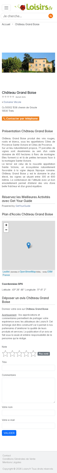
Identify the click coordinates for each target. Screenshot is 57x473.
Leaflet (6, 271)
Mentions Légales (12, 462)
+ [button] (6, 225)
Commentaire (9, 375)
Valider (9, 433)
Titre (4, 362)
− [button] (6, 230)
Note (4, 346)
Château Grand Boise (27, 24)
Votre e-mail (8, 420)
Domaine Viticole (12, 102)
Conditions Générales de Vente (19, 459)
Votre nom (7, 407)
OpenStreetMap (28, 271)
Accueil (6, 24)
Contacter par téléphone (22, 118)
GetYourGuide (23, 206)
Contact (7, 455)
